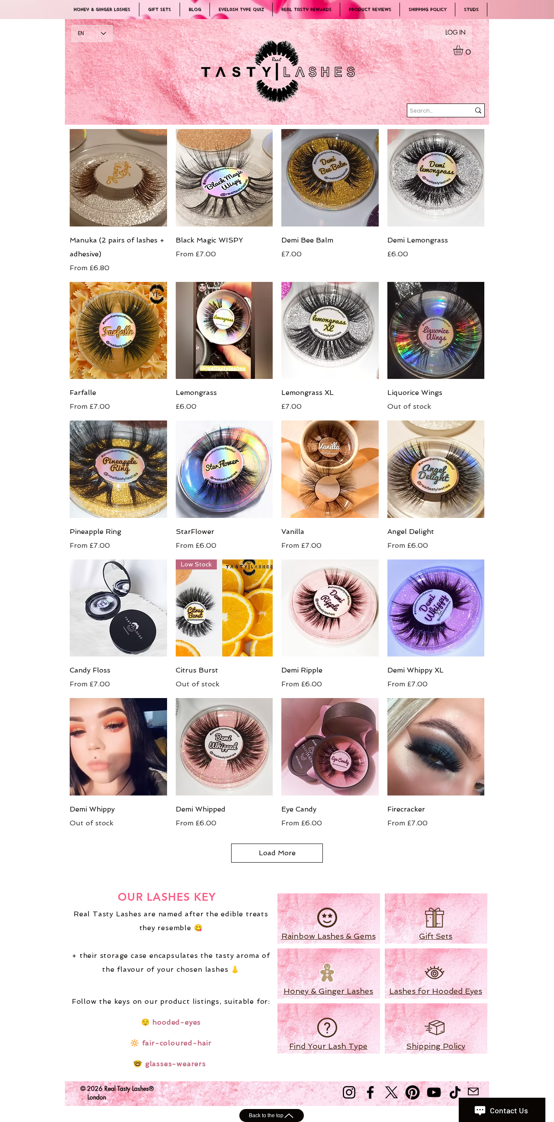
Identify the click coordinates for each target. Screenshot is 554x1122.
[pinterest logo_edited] (412, 1092)
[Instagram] (349, 1092)
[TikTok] (455, 1092)
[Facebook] (370, 1092)
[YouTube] (433, 1092)
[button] (464, 50)
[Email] (473, 1091)
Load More (277, 853)
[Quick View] (118, 177)
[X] (391, 1092)
